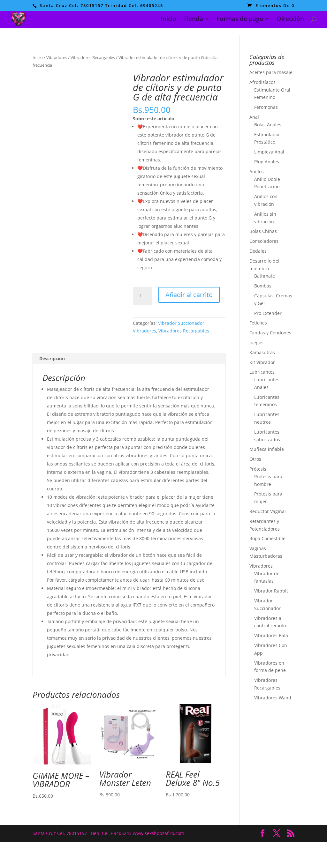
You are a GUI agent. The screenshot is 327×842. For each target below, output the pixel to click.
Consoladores (263, 241)
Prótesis (257, 469)
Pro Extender (268, 313)
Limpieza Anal (269, 152)
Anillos (256, 171)
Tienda (193, 20)
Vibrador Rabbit (271, 591)
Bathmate (264, 276)
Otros (255, 459)
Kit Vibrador (262, 362)
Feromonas (266, 107)
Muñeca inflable (266, 449)
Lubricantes (262, 372)
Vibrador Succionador (181, 323)
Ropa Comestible (267, 538)
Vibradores (56, 57)
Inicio (168, 20)
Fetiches (258, 323)
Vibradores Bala (271, 635)
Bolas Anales (267, 125)
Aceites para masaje (271, 72)
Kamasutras (262, 352)
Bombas (262, 286)
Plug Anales (266, 162)
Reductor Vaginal (267, 511)
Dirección (290, 20)
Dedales (258, 251)
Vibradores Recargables (93, 57)
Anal (254, 117)
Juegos (256, 342)
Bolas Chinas (263, 231)
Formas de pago (240, 20)
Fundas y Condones (270, 333)
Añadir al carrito (189, 294)
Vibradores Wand (272, 698)
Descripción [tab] (52, 358)
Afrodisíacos (262, 82)
